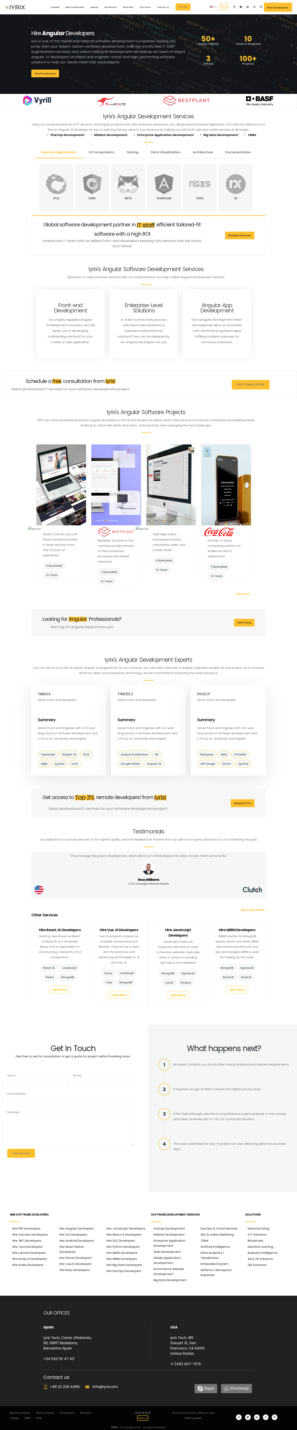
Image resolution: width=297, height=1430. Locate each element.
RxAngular (207, 754)
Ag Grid (59, 763)
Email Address (16, 1093)
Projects (248, 63)
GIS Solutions (257, 1265)
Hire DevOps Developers (123, 1271)
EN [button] (215, 7)
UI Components (101, 152)
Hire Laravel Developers (29, 1253)
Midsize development (110, 135)
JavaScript (69, 968)
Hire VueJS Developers (75, 1264)
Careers (14, 1418)
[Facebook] (234, 7)
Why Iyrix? (85, 1412)
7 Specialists (109, 572)
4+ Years (52, 575)
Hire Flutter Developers (75, 1258)
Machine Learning (260, 1247)
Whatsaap (239, 1388)
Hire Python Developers (123, 1247)
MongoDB (67, 977)
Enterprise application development (165, 135)
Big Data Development (170, 1280)
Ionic (75, 763)
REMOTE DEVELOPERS (74, 7)
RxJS (86, 754)
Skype (209, 1388)
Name (11, 1075)
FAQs (39, 1418)
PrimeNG (240, 754)
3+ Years (161, 569)
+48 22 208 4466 (64, 1386)
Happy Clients (208, 43)
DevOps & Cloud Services (219, 1228)
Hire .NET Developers (26, 1241)
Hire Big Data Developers (124, 1265)
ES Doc (226, 763)
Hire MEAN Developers (121, 1253)
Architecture (203, 152)
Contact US (163, 7)
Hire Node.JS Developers (29, 1259)
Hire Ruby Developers (74, 1270)
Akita (224, 754)
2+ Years (216, 576)
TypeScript (48, 754)
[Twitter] (241, 7)
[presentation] (31, 968)
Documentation (238, 152)
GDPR (27, 1418)
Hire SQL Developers (120, 1241)
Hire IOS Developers (73, 1235)
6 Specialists (164, 560)
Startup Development (169, 1228)
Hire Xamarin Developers (30, 1235)
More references (252, 909)
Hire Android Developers (76, 1241)
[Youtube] (254, 7)
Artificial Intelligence (215, 1247)
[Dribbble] (274, 1417)
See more (242, 593)
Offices (208, 63)
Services (94, 7)
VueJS (169, 982)
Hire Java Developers (27, 1247)
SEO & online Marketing (217, 1235)
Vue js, (108, 973)
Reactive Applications (59, 152)
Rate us (142, 1418)
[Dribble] (261, 7)
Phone (77, 1075)
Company (54, 7)
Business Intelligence (263, 1253)
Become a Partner (20, 1412)
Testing (132, 152)
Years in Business (248, 43)
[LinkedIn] (247, 7)
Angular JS (69, 754)
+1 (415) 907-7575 (185, 1364)
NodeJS (186, 982)
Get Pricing (244, 622)
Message (13, 1112)
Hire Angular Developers (76, 1228)
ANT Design (207, 763)
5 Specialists (54, 565)
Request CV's (242, 803)
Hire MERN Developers (121, 1259)
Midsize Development (169, 1235)
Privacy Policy (67, 1412)
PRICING (183, 6)
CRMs (252, 135)
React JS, (49, 968)
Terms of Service (44, 1412)
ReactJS (228, 977)
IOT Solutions (257, 1235)
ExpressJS (188, 973)
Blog (224, 6)
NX (156, 754)
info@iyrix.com (104, 1386)
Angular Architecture (134, 754)
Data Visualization (165, 152)
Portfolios (145, 7)
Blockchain (255, 1241)
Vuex (109, 982)
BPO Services (110, 7)
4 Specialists (219, 566)
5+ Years (107, 581)
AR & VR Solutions (260, 1259)
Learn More (59, 989)
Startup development (67, 135)
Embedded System (215, 1264)
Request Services (239, 235)
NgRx (44, 763)
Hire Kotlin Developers (27, 1265)
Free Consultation (250, 384)
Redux (50, 977)
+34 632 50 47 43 (58, 1358)
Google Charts (130, 763)
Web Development (167, 1252)
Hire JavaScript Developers (125, 1228)
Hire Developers (45, 73)
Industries (128, 7)
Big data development (220, 135)
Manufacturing (258, 1228)
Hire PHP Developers (26, 1228)
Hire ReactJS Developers (123, 1235)
